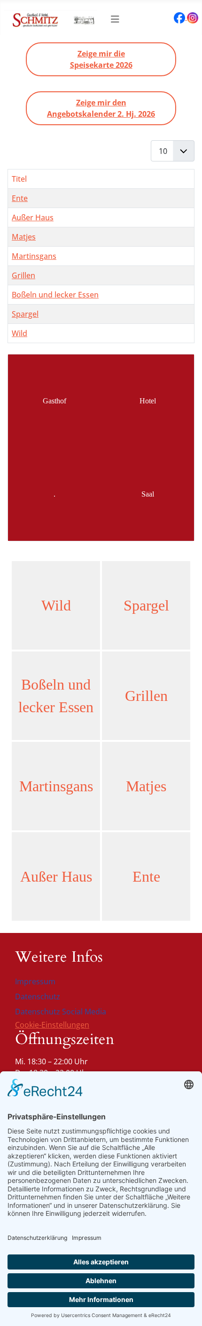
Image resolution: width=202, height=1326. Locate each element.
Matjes (24, 237)
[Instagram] (192, 17)
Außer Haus (33, 217)
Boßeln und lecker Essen (55, 294)
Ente (20, 198)
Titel (19, 179)
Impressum (35, 981)
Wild (19, 333)
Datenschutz (37, 996)
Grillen (23, 275)
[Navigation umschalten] (115, 19)
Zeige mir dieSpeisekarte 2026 (101, 59)
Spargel (25, 314)
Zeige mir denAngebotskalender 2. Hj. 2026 (101, 108)
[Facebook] (180, 17)
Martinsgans (34, 256)
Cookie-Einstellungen (52, 1025)
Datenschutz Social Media (60, 1011)
